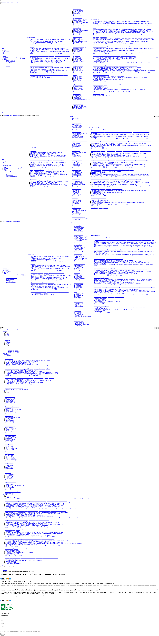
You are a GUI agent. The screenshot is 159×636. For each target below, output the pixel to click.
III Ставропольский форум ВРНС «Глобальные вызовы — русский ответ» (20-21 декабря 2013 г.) (113, 53)
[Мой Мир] (10, 578)
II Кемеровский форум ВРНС (99, 78)
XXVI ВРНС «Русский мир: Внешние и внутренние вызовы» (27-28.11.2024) (46, 41)
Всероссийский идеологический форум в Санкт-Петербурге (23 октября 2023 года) (110, 68)
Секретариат (6, 57)
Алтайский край (76, 8)
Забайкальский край (77, 21)
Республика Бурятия (77, 62)
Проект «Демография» (10, 61)
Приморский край (77, 57)
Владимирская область (78, 14)
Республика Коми (77, 68)
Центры (5, 58)
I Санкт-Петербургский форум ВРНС (101, 88)
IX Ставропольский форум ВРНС (100, 85)
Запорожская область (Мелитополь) (80, 22)
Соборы (2, 623)
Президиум (5, 54)
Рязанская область (77, 80)
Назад (7, 333)
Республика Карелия (77, 67)
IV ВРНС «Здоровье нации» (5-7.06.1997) (38, 76)
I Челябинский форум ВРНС (99, 92)
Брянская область (77, 13)
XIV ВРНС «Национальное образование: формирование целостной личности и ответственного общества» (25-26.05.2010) (47, 167)
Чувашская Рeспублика (78, 105)
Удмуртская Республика (78, 96)
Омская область (76, 51)
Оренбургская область (78, 52)
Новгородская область (78, 49)
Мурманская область (77, 46)
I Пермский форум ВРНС (98, 86)
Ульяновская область (77, 97)
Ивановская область (77, 23)
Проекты (5, 59)
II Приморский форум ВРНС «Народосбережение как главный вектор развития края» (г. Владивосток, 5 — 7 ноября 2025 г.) (119, 89)
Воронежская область (77, 18)
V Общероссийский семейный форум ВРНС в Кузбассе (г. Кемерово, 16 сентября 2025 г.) (112, 91)
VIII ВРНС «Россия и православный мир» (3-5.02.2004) (41, 66)
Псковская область (77, 58)
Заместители (6, 52)
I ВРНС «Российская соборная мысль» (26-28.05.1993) (41, 77)
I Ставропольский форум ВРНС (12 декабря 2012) (103, 51)
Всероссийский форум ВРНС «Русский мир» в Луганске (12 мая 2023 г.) (108, 79)
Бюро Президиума (7, 53)
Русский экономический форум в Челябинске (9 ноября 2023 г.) (106, 65)
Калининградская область (78, 27)
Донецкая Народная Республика (80, 19)
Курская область (76, 38)
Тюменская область (77, 95)
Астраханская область (78, 11)
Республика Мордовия (78, 71)
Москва (75, 43)
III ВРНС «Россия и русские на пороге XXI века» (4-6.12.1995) (43, 71)
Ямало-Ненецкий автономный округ (81, 107)
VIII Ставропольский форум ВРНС (100, 82)
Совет (4, 56)
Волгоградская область (78, 15)
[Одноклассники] (8, 578)
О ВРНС (2, 48)
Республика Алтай (77, 60)
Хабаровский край (77, 98)
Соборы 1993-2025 (31, 37)
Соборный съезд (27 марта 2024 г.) (100, 60)
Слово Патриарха (22, 58)
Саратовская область (77, 84)
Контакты (2, 627)
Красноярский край (77, 35)
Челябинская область (77, 103)
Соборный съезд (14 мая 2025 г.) (100, 37)
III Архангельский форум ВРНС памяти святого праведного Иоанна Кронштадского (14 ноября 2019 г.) (115, 50)
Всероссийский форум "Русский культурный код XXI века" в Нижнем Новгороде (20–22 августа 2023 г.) (115, 71)
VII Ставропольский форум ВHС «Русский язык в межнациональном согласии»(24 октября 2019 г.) (114, 58)
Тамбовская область (77, 90)
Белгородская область (77, 12)
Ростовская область (77, 79)
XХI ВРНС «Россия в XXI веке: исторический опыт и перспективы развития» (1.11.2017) (49, 75)
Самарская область (77, 81)
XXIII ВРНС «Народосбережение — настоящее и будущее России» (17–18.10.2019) (47, 44)
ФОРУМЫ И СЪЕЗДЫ (95, 19)
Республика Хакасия (77, 78)
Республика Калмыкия (78, 66)
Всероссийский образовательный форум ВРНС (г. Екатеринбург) (107, 84)
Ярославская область (77, 108)
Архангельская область (78, 10)
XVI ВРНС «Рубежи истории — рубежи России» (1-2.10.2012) (43, 72)
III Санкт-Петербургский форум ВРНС (101, 95)
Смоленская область (77, 88)
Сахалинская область (77, 85)
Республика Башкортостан (78, 61)
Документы (2, 624)
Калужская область (77, 28)
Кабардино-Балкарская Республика (80, 25)
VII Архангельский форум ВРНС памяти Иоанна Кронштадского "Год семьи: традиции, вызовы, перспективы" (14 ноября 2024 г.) (121, 41)
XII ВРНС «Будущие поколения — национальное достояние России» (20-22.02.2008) (48, 60)
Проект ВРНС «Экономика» (9, 63)
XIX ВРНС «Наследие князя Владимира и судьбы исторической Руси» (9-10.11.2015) (48, 54)
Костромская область (77, 33)
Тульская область (76, 94)
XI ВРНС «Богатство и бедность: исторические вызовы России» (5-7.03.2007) (46, 61)
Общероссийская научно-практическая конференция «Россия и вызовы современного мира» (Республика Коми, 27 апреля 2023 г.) (120, 77)
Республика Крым (77, 69)
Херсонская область (77, 101)
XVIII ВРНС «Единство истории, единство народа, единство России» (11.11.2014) (47, 48)
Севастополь (76, 87)
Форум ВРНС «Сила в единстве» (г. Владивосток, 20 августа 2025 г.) (107, 33)
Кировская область (77, 32)
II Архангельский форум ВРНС (99, 81)
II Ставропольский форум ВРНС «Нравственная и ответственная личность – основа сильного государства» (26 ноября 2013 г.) (120, 52)
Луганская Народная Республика (80, 41)
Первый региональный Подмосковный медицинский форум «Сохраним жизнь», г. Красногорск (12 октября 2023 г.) (117, 67)
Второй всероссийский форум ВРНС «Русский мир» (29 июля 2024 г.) (108, 59)
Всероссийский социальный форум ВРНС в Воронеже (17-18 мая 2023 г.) (108, 76)
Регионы (73, 5)
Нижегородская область (78, 48)
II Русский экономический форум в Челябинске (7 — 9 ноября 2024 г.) (108, 42)
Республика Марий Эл (78, 70)
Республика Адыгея (77, 59)
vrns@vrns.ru (3, 112)
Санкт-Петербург (77, 82)
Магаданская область (77, 42)
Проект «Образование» (11, 60)
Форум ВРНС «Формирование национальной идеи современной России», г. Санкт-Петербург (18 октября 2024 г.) (117, 44)
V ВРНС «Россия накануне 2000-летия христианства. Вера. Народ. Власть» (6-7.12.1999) (48, 70)
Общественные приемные (9, 65)
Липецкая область (77, 40)
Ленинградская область (78, 39)
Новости (18, 57)
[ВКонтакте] (1, 578)
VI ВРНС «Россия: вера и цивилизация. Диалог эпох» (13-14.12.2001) (44, 69)
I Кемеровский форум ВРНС (99, 80)
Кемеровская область (77, 31)
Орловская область (77, 53)
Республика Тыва (77, 77)
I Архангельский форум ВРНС (99, 90)
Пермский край (76, 56)
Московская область (77, 44)
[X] (3, 578)
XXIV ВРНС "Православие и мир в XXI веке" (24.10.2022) (42, 43)
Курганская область (77, 37)
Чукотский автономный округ (79, 106)
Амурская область (77, 9)
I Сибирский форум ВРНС (98, 94)
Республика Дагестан (77, 63)
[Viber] (4, 578)
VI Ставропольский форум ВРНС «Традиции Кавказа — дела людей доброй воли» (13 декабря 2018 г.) (115, 57)
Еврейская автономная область (79, 20)
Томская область (76, 92)
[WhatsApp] (6, 578)
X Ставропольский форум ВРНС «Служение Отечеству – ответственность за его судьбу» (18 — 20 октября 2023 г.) (117, 69)
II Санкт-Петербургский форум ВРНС (101, 87)
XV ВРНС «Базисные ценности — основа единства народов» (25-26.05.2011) (46, 53)
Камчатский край (77, 29)
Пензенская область (77, 54)
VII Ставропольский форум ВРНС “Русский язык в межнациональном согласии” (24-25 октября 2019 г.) (115, 66)
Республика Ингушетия (78, 65)
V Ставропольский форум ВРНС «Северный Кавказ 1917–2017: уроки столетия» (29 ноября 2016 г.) (114, 56)
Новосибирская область (78, 50)
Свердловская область (78, 86)
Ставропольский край (78, 89)
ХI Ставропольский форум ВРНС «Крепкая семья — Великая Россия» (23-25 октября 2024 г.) (113, 43)
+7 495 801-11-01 (5, 613)
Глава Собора (6, 51)
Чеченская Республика (78, 104)
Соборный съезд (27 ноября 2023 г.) (100, 61)
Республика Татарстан (78, 76)
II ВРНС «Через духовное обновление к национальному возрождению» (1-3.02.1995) (48, 73)
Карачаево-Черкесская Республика (80, 30)
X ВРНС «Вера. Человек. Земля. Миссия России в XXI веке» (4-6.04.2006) (45, 62)
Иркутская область (77, 24)
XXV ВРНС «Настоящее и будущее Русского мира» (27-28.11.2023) (44, 42)
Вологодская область (77, 16)
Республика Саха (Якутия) (79, 72)
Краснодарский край (77, 34)
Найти (2, 634)
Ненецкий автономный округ (79, 47)
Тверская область (77, 91)
